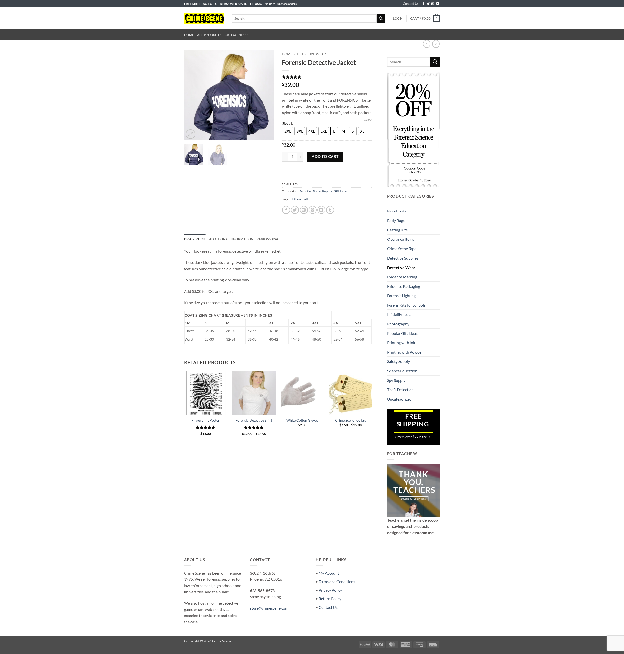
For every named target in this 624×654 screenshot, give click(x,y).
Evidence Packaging (403, 286)
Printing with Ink (401, 342)
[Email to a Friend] (304, 210)
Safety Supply (398, 361)
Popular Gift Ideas (402, 333)
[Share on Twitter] (295, 210)
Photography (398, 323)
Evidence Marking (402, 276)
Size (285, 123)
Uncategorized (399, 399)
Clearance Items (400, 239)
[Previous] (192, 95)
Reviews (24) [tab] (267, 239)
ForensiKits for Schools (406, 305)
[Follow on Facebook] (423, 4)
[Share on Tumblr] (330, 210)
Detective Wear (401, 267)
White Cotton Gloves (302, 420)
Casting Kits (397, 229)
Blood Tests (396, 211)
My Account (329, 573)
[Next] (266, 95)
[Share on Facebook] (286, 210)
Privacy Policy (330, 590)
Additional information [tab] (231, 239)
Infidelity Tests (399, 314)
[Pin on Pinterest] (313, 210)
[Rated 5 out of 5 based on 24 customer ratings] (327, 77)
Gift (305, 199)
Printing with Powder (405, 352)
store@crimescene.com (269, 608)
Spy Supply (396, 380)
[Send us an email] (432, 4)
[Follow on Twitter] (428, 4)
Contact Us (411, 4)
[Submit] (381, 18)
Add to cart (325, 156)
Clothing (295, 199)
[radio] (288, 131)
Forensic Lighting (401, 295)
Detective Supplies (402, 258)
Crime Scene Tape (401, 248)
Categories (234, 35)
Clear (368, 119)
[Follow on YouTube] (437, 4)
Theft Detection (400, 389)
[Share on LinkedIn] (321, 210)
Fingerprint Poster (206, 420)
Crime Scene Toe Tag (350, 420)
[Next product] (426, 44)
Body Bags (396, 220)
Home (189, 35)
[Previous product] (436, 44)
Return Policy (330, 598)
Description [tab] (195, 239)
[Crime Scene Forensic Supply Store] (204, 18)
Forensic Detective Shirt (254, 420)
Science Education (402, 370)
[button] (398, 18)
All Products (209, 35)
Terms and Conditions (337, 581)
